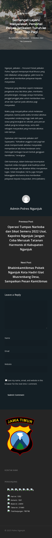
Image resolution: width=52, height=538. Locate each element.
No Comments (26, 41)
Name (8, 338)
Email (8, 351)
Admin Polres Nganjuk (20, 38)
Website (8, 364)
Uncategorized (26, 13)
